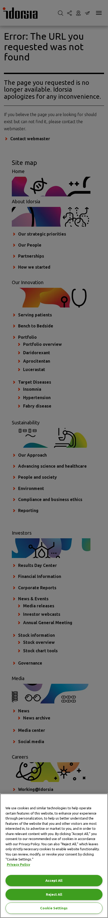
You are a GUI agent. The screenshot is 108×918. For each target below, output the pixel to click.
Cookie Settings (54, 908)
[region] (54, 856)
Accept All (53, 880)
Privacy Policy (18, 864)
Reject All (54, 894)
